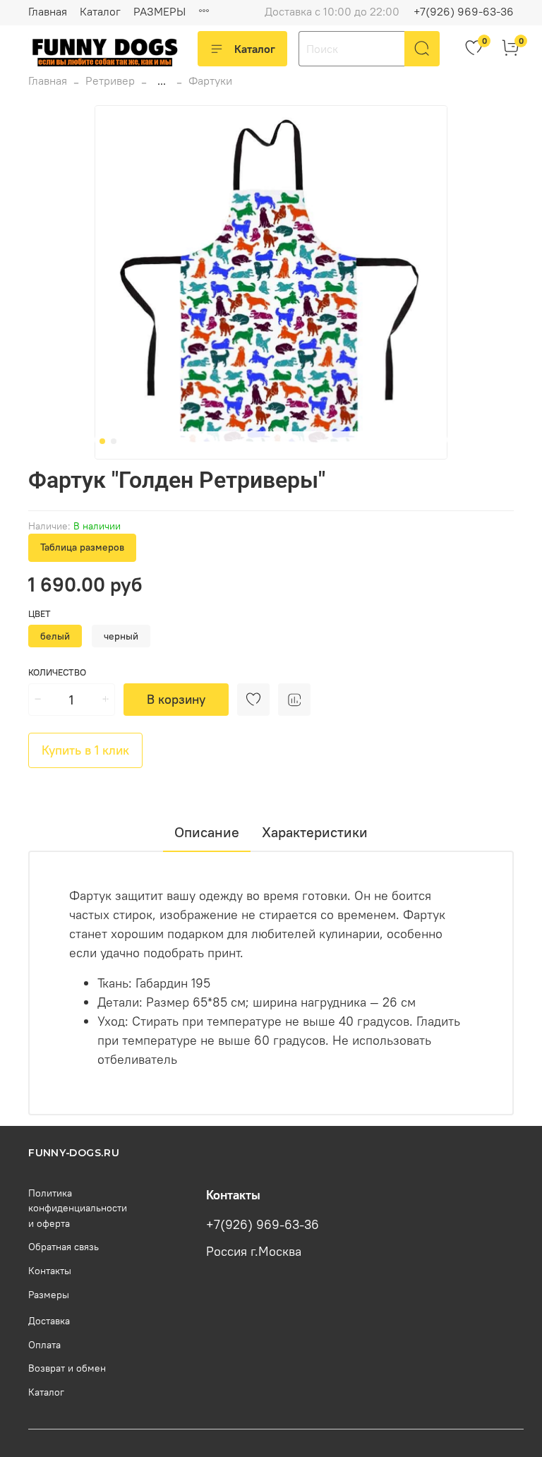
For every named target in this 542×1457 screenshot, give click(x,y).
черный (121, 636)
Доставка (49, 1320)
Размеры (48, 1294)
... (161, 80)
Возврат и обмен (67, 1368)
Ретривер (110, 80)
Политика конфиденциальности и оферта (77, 1208)
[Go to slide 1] (102, 441)
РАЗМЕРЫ (159, 11)
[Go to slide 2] (113, 441)
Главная (47, 11)
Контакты (49, 1270)
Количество (57, 672)
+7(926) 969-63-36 (464, 11)
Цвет (39, 613)
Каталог (100, 11)
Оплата (44, 1344)
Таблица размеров (82, 547)
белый (55, 636)
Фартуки (210, 80)
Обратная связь (63, 1246)
